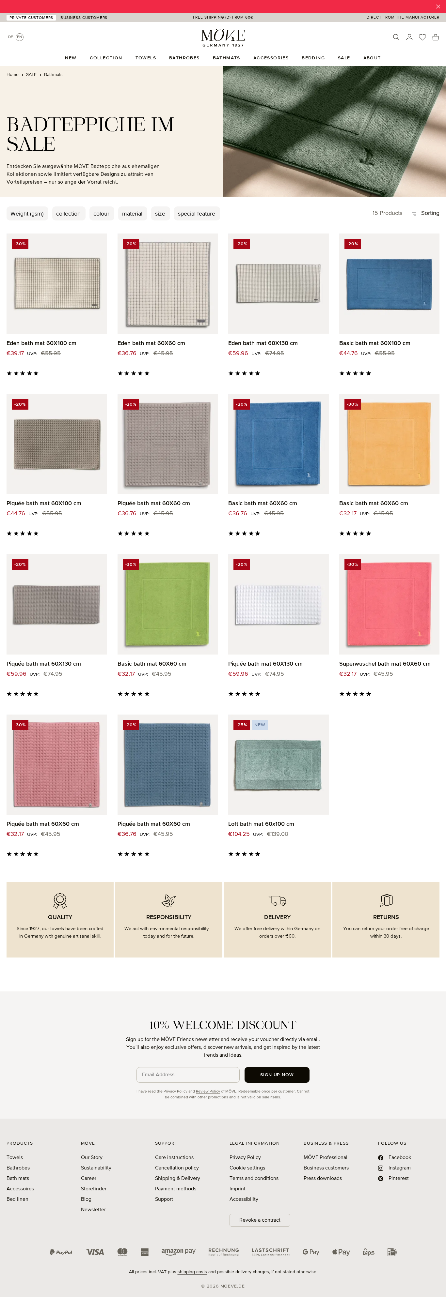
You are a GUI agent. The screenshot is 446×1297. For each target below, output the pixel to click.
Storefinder (93, 1189)
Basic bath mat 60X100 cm (374, 343)
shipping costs (192, 1272)
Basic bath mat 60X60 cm (262, 503)
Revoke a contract (259, 1220)
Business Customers (83, 18)
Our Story (92, 1157)
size (160, 214)
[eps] (368, 1252)
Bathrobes (18, 1168)
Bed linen (17, 1199)
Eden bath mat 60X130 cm (263, 343)
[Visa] (95, 1252)
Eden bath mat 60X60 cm (151, 343)
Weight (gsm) (26, 214)
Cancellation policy (177, 1168)
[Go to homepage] (223, 38)
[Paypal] (61, 1252)
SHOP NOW (274, 6)
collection (68, 214)
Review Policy (208, 1091)
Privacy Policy (175, 1091)
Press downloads (323, 1178)
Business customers (326, 1168)
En (19, 37)
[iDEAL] (392, 1252)
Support (164, 1199)
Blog (86, 1199)
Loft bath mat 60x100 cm (261, 824)
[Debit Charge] (271, 1252)
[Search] (396, 37)
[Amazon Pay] (179, 1252)
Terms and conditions (254, 1178)
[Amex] (145, 1252)
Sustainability (96, 1168)
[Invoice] (224, 1252)
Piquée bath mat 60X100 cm (44, 503)
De (10, 37)
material (132, 214)
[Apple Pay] (341, 1252)
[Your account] (409, 37)
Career (88, 1178)
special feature (196, 214)
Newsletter (93, 1210)
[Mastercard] (122, 1252)
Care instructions (174, 1157)
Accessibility (244, 1199)
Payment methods (175, 1189)
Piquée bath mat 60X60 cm (154, 503)
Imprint (238, 1189)
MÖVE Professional (325, 1157)
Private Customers (31, 18)
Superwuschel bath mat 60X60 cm (385, 664)
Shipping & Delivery (177, 1178)
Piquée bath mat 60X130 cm (44, 664)
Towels (15, 1157)
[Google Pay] (311, 1252)
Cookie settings (247, 1168)
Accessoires (20, 1189)
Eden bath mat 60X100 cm (41, 343)
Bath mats (18, 1178)
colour (101, 214)
